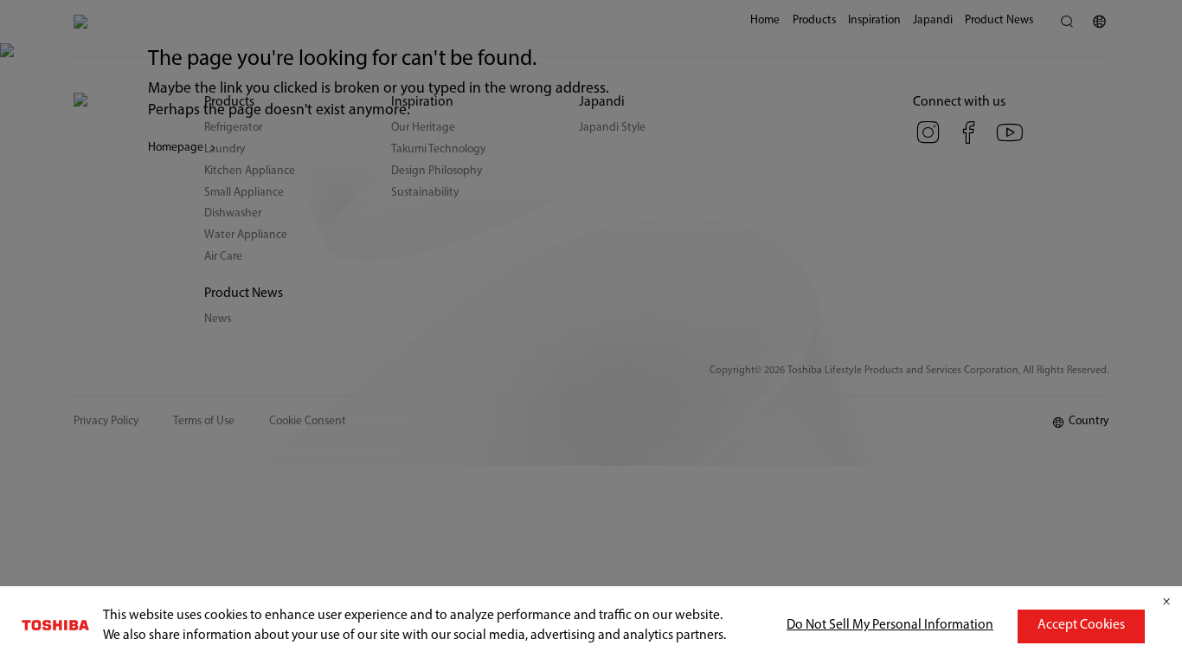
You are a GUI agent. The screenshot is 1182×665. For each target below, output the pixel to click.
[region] (591, 625)
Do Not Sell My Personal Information (890, 624)
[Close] (1166, 602)
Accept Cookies (1081, 624)
